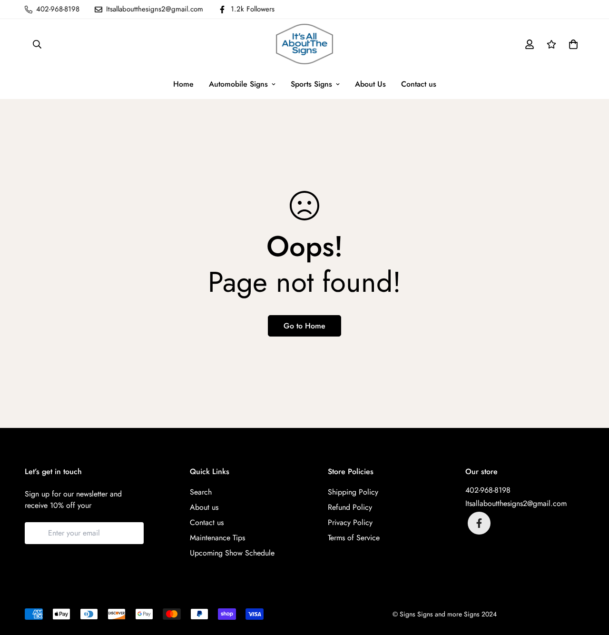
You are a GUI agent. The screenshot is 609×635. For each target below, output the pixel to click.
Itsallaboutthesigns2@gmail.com (516, 503)
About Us (370, 84)
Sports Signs (311, 84)
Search (201, 491)
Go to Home (304, 325)
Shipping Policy (353, 491)
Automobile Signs (238, 84)
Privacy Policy (350, 522)
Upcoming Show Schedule (232, 552)
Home (183, 84)
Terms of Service (354, 537)
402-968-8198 (488, 490)
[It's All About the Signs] (304, 44)
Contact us (418, 84)
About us (204, 507)
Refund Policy (350, 507)
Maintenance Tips (217, 537)
